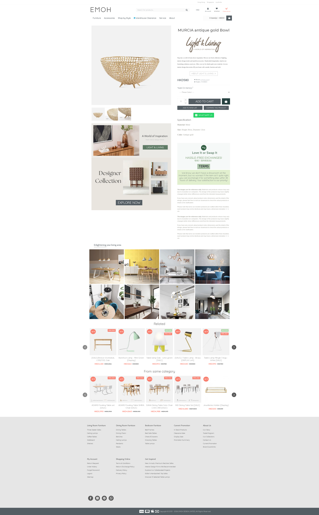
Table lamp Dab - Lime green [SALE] (159, 359)
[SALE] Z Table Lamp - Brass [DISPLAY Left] (188, 359)
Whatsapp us (205, 115)
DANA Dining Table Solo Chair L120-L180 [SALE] (159, 406)
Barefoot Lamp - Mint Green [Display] (131, 359)
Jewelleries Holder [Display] (216, 405)
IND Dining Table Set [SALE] (187, 405)
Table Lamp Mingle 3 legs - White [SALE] (216, 359)
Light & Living (155, 147)
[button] (85, 347)
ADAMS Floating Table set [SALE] (103, 406)
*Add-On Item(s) (184, 88)
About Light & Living (202, 73)
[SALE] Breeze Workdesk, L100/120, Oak (103, 359)
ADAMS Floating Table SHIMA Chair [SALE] (131, 406)
